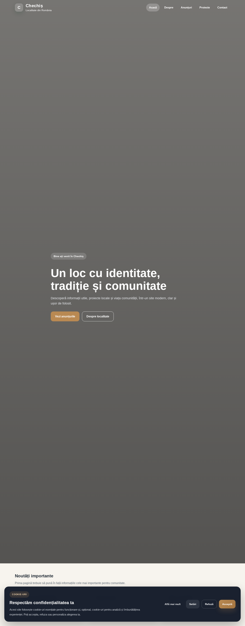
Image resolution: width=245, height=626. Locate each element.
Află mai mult (173, 604)
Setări (192, 604)
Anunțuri (186, 7)
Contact (222, 7)
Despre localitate (97, 316)
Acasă (153, 7)
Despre (168, 7)
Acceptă (227, 604)
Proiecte (204, 7)
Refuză (209, 604)
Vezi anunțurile (65, 316)
